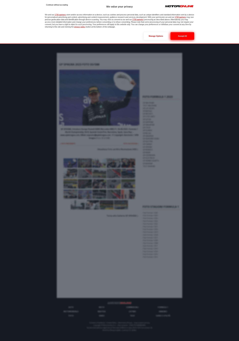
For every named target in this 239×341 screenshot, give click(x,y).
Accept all (182, 36)
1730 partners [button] (60, 15)
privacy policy (79, 27)
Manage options (156, 36)
